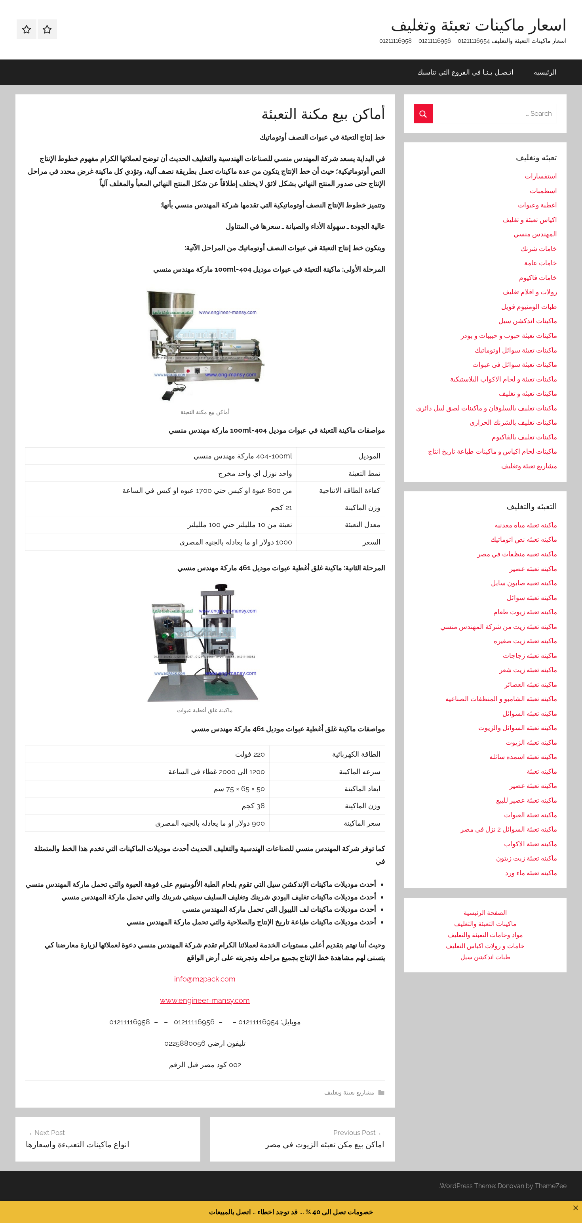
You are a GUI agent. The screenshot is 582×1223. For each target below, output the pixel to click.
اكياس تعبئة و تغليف (529, 220)
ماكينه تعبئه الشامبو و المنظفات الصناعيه (501, 699)
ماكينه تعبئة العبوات (530, 815)
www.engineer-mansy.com (205, 1000)
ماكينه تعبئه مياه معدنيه (526, 525)
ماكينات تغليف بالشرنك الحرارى (513, 422)
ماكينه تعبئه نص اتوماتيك (524, 539)
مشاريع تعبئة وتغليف (349, 1092)
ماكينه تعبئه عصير (533, 569)
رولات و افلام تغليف (529, 292)
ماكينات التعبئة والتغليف (485, 923)
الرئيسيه (545, 72)
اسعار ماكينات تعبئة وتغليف (479, 25)
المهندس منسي (535, 234)
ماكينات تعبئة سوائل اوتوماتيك (516, 350)
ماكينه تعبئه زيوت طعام (525, 612)
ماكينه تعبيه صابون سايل (524, 583)
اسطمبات (543, 191)
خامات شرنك (539, 249)
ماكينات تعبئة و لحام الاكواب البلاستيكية (503, 379)
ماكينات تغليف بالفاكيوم (524, 437)
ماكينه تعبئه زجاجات (530, 655)
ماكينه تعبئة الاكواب (530, 844)
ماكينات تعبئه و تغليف (528, 393)
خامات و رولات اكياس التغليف (485, 946)
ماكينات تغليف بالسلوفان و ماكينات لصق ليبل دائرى (486, 408)
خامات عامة (540, 263)
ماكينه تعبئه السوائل (529, 713)
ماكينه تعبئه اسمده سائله (523, 757)
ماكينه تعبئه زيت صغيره (525, 641)
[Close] (575, 1207)
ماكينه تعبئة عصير (533, 786)
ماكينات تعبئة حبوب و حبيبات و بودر (509, 335)
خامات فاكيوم (538, 278)
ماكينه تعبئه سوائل (532, 598)
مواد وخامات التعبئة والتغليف (485, 935)
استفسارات (541, 176)
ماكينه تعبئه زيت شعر (528, 670)
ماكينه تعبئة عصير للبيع (526, 800)
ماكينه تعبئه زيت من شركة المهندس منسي (498, 627)
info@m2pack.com (205, 979)
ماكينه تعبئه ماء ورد (531, 873)
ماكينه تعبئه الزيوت (531, 742)
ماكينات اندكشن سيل (527, 321)
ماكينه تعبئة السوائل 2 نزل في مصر (508, 829)
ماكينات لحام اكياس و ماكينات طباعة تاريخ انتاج (492, 451)
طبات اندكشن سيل (485, 957)
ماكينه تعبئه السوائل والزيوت (517, 728)
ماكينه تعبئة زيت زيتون (526, 858)
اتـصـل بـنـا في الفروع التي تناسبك (465, 72)
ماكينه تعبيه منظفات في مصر (517, 554)
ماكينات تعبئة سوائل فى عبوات (514, 364)
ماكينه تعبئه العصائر (530, 684)
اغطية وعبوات (537, 205)
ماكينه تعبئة (542, 771)
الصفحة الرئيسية (485, 912)
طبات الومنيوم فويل (529, 307)
